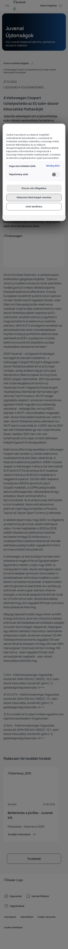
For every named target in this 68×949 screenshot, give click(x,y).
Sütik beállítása (34, 206)
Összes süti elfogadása (34, 188)
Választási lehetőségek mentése (34, 197)
